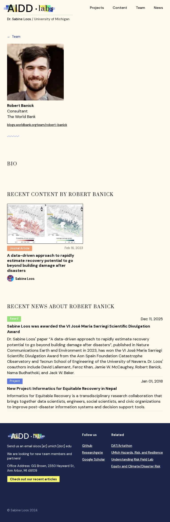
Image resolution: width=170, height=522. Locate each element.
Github (87, 446)
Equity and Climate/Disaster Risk (135, 466)
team (140, 7)
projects (97, 7)
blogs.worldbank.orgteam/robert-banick (37, 125)
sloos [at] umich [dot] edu (52, 446)
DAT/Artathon (121, 446)
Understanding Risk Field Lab (132, 459)
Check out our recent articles (33, 479)
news (158, 7)
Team (13, 37)
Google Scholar (93, 459)
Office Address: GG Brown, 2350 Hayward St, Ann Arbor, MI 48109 (41, 468)
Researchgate (92, 453)
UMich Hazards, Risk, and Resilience (137, 453)
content (120, 7)
